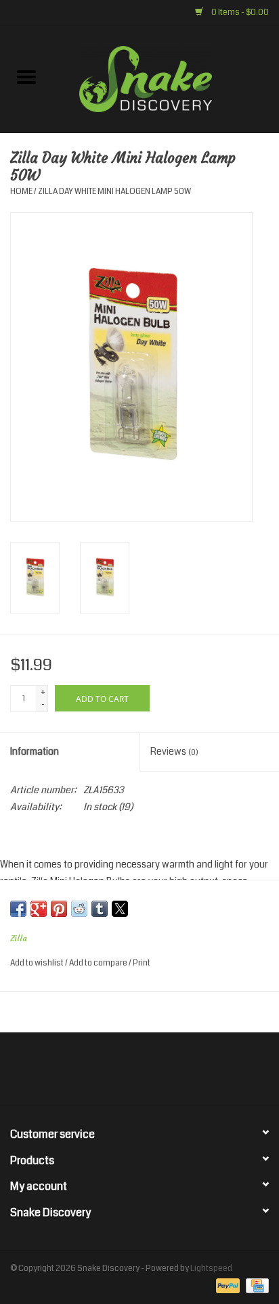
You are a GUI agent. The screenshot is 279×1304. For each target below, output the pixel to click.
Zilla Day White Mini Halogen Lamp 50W (114, 191)
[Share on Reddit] (79, 909)
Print (141, 963)
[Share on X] (120, 909)
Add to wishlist (37, 963)
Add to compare (99, 963)
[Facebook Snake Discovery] (104, 1073)
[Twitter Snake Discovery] (128, 1073)
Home (21, 191)
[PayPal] (226, 1285)
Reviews (174, 751)
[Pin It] (59, 909)
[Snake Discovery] (166, 78)
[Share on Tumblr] (99, 909)
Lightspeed (211, 1268)
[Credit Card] (255, 1285)
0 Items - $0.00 (239, 12)
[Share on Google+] (38, 909)
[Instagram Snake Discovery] (175, 1073)
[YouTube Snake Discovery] (152, 1073)
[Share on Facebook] (18, 909)
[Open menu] (26, 76)
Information (34, 751)
